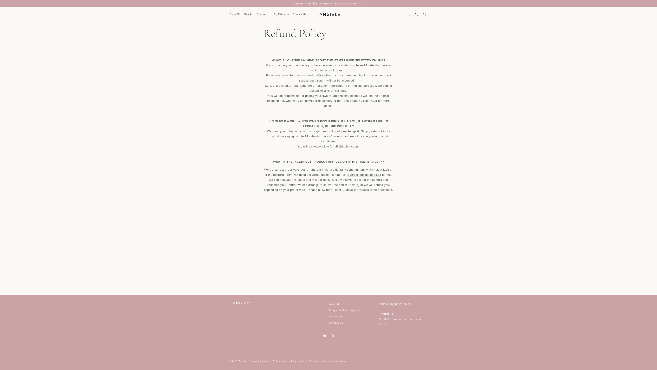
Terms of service (318, 361)
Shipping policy (338, 361)
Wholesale (335, 316)
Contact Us (336, 322)
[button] (263, 14)
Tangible (243, 361)
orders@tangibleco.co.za (325, 75)
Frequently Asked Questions (346, 310)
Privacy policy (298, 361)
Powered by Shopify (258, 361)
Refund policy (280, 361)
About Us (334, 304)
